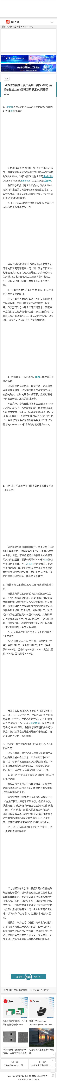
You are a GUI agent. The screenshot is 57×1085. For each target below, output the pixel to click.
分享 (38, 977)
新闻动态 (12, 26)
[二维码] (53, 1075)
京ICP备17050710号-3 (28, 1079)
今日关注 (22, 26)
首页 (4, 26)
